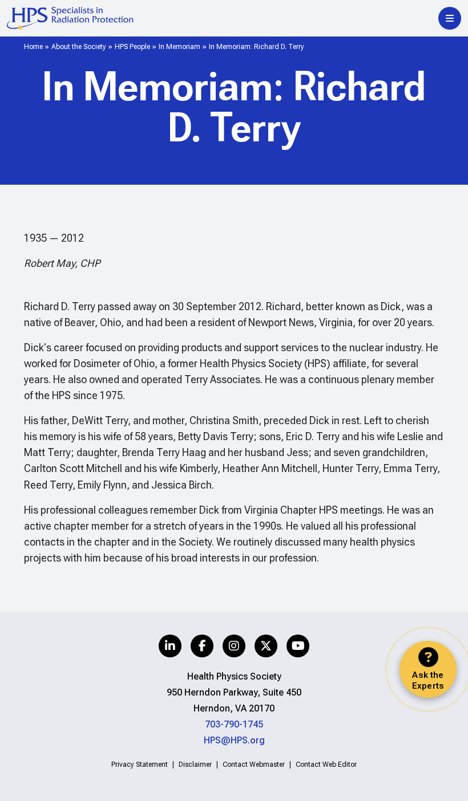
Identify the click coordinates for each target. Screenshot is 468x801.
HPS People (132, 46)
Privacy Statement (139, 765)
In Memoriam (179, 46)
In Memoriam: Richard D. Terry (256, 46)
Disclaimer (195, 765)
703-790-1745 (234, 724)
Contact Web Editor (326, 765)
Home (33, 46)
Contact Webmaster (254, 765)
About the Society (78, 46)
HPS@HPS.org (234, 740)
